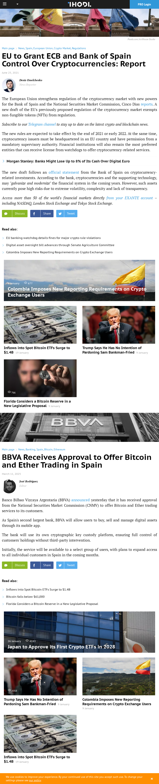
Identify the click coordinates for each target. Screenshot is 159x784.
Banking (30, 449)
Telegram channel (42, 124)
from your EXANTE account (129, 197)
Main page (8, 48)
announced (80, 499)
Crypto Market (62, 48)
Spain (29, 48)
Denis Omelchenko (30, 80)
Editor (22, 486)
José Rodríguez (28, 481)
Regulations (79, 48)
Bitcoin (48, 449)
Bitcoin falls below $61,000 (25, 597)
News (21, 48)
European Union (43, 48)
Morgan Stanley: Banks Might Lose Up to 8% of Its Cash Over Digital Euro (68, 161)
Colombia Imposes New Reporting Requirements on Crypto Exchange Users (59, 252)
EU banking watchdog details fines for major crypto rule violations (53, 238)
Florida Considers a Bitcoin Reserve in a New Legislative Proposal (52, 604)
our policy (35, 780)
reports (147, 104)
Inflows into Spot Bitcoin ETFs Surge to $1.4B (38, 589)
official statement (64, 172)
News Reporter (27, 84)
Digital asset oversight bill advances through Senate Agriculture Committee (60, 245)
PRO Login (144, 4)
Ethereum (59, 449)
